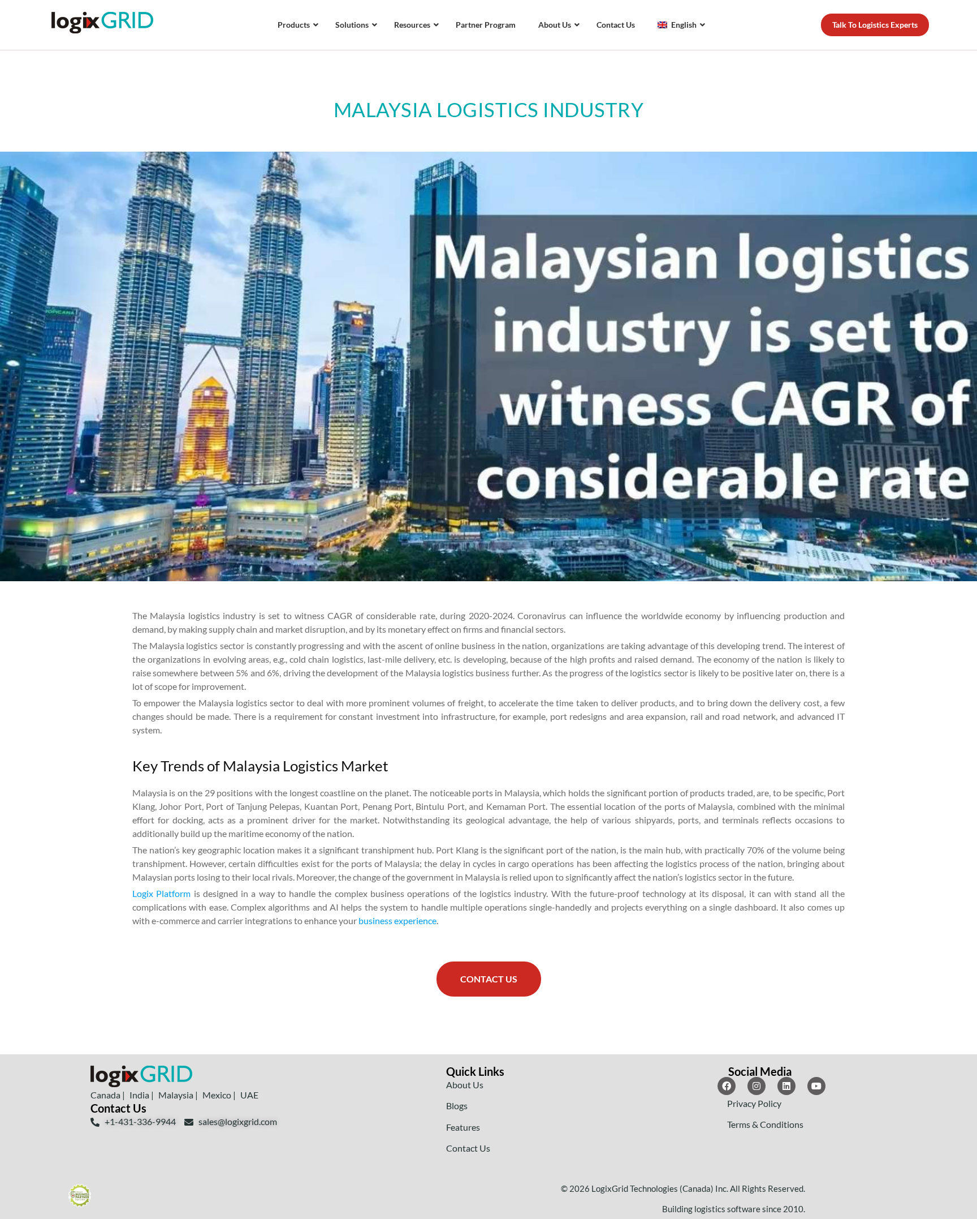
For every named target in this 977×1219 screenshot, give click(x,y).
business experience (397, 920)
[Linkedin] (786, 1086)
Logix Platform (161, 893)
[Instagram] (756, 1086)
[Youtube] (816, 1086)
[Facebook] (726, 1086)
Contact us (488, 978)
